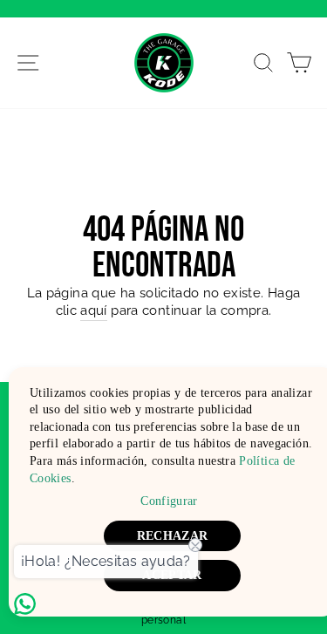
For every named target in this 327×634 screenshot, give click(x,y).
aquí (93, 310)
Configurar (169, 501)
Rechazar (172, 535)
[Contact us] (25, 604)
